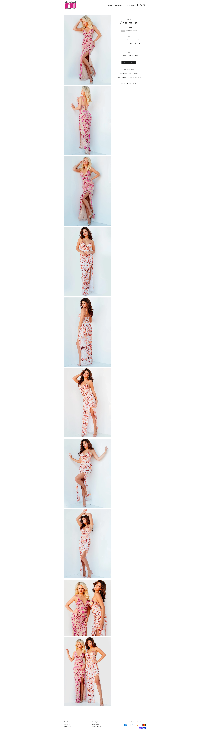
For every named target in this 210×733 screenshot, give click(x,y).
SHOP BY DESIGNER (115, 5)
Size (129, 36)
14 (126, 43)
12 (122, 43)
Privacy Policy (96, 724)
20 (139, 43)
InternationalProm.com (139, 722)
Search (66, 722)
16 (131, 43)
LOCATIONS (131, 5)
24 (131, 47)
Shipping (123, 30)
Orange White (134, 55)
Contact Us (67, 724)
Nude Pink (122, 55)
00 (120, 40)
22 (126, 47)
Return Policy (67, 726)
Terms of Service (96, 726)
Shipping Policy (96, 722)
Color (129, 52)
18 (135, 43)
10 (118, 43)
